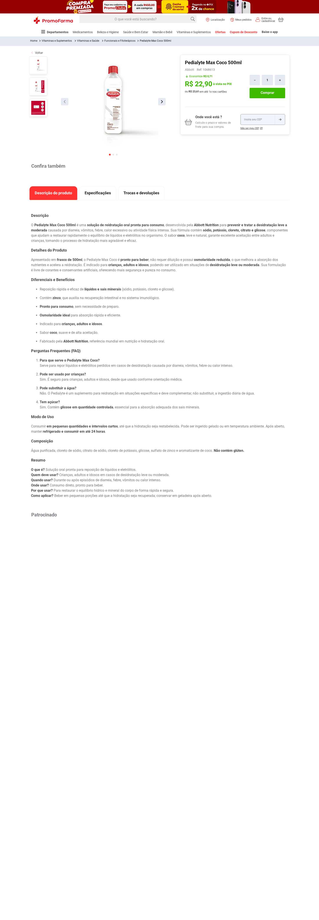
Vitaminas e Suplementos (57, 40)
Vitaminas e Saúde (88, 40)
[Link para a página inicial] (33, 41)
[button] (99, 553)
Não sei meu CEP (249, 128)
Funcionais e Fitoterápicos (119, 40)
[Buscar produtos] (193, 19)
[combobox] (138, 19)
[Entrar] (265, 19)
